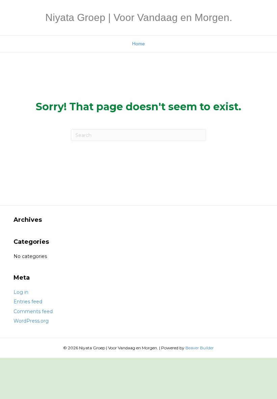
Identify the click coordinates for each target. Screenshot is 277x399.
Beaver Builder (199, 347)
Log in (21, 292)
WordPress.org (31, 321)
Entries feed (28, 302)
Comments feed (33, 311)
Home (138, 43)
